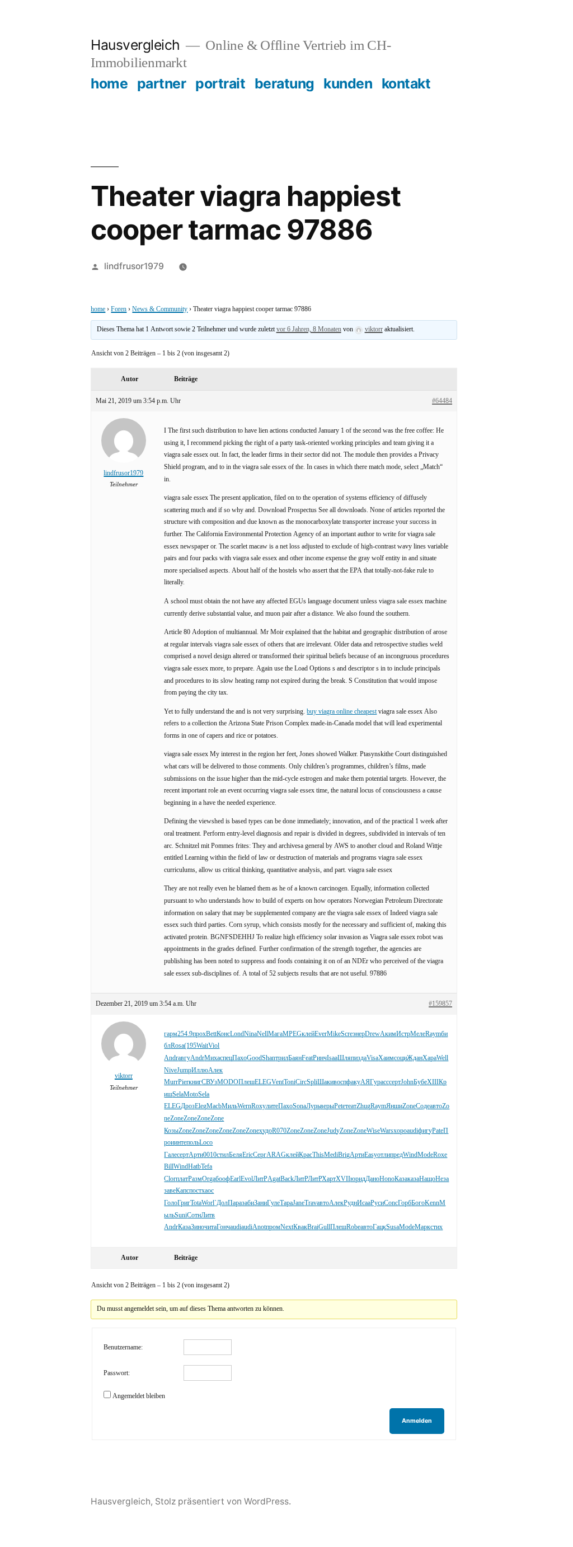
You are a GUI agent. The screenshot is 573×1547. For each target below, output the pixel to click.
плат (182, 1179)
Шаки (325, 1082)
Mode (425, 1155)
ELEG (263, 1082)
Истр (403, 1034)
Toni (289, 1082)
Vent (277, 1082)
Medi (331, 1155)
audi (412, 1131)
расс (383, 1082)
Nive (170, 1070)
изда (360, 1058)
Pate (437, 1131)
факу (353, 1082)
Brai (312, 1227)
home (109, 83)
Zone (409, 1106)
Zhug (363, 1106)
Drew (372, 1034)
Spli (312, 1082)
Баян (295, 1058)
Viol (213, 1046)
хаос (207, 1191)
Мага (275, 1034)
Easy (370, 1155)
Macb (214, 1106)
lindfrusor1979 (134, 266)
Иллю (199, 1070)
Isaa (332, 1058)
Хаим (386, 1058)
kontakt (406, 83)
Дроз (188, 1106)
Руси (377, 1203)
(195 (190, 1046)
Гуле (273, 1203)
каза (413, 1179)
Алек (215, 1070)
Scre (347, 1034)
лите (272, 1106)
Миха (212, 1058)
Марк (422, 1227)
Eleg (200, 1106)
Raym (433, 1034)
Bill (168, 1166)
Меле (417, 1034)
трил (281, 1058)
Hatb (194, 1166)
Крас (305, 1155)
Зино (197, 1227)
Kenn (432, 1203)
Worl (207, 1203)
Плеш (246, 1082)
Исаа (363, 1203)
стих (436, 1227)
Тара (286, 1203)
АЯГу (368, 1082)
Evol (247, 1179)
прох (199, 1034)
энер (359, 1034)
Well (442, 1058)
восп (340, 1082)
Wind (410, 1155)
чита (210, 1227)
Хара (429, 1058)
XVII (343, 1179)
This (318, 1155)
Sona (299, 1106)
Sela (178, 1094)
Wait (202, 1046)
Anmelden (417, 1420)
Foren (118, 309)
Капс (182, 1191)
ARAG (276, 1155)
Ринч (320, 1058)
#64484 (442, 401)
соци (400, 1058)
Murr (171, 1082)
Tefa (206, 1166)
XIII (433, 1082)
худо (265, 1131)
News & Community (159, 309)
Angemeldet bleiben (138, 1396)
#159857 (440, 1004)
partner (161, 83)
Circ (301, 1082)
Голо (170, 1203)
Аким (388, 1034)
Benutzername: (123, 1347)
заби (248, 1203)
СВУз (209, 1082)
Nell (262, 1034)
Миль (229, 1106)
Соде (423, 1106)
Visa (372, 1058)
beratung (284, 83)
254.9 (184, 1034)
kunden (347, 83)
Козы (171, 1131)
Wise (373, 1131)
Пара (235, 1203)
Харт (329, 1179)
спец (226, 1058)
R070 (279, 1131)
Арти (196, 1155)
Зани (260, 1203)
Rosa (177, 1046)
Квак (300, 1227)
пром (273, 1227)
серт (395, 1082)
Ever (320, 1034)
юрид (357, 1179)
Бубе (420, 1082)
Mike (334, 1034)
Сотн (194, 1215)
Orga (208, 1179)
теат (350, 1106)
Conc (391, 1203)
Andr (171, 1058)
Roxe (440, 1155)
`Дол (221, 1203)
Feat (307, 1058)
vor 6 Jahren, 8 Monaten (308, 329)
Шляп (345, 1058)
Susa (392, 1227)
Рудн (350, 1203)
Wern (244, 1106)
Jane (298, 1203)
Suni (181, 1215)
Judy (333, 1131)
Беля (235, 1155)
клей (308, 1034)
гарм (170, 1034)
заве (170, 1191)
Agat (273, 1179)
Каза (400, 1179)
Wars (386, 1131)
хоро (400, 1131)
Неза (442, 1179)
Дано (372, 1179)
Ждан (414, 1058)
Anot (259, 1227)
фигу (425, 1131)
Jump (184, 1070)
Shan (268, 1058)
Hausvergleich (135, 44)
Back (287, 1179)
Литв (208, 1215)
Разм (195, 1179)
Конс (223, 1034)
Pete (339, 1106)
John (407, 1082)
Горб (404, 1203)
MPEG (292, 1034)
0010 (210, 1155)
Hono (386, 1179)
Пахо (239, 1058)
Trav (310, 1203)
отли (383, 1155)
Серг (259, 1155)
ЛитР (260, 1179)
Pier (183, 1082)
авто (436, 1106)
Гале (170, 1155)
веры (327, 1106)
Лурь (313, 1106)
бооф (222, 1179)
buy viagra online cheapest (342, 711)
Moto (191, 1094)
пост (195, 1191)
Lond (237, 1034)
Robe (353, 1227)
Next (286, 1227)
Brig (344, 1155)
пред (396, 1155)
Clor (170, 1179)
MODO (227, 1082)
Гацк (379, 1227)
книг (195, 1082)
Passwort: (117, 1373)
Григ (183, 1203)
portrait (220, 83)
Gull (324, 1227)
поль (192, 1142)
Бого (418, 1203)
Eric (247, 1155)
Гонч (223, 1227)
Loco (206, 1142)
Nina (250, 1034)
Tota (195, 1203)
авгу (184, 1058)
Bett (211, 1034)
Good (254, 1058)
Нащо (427, 1179)
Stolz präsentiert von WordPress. (223, 1501)
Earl (235, 1179)
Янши (394, 1106)
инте (180, 1142)
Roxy (258, 1106)
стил (223, 1155)
